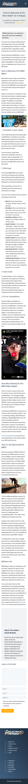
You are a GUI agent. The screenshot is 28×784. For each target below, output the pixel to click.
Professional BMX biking (8, 435)
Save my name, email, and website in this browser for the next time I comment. (14, 704)
